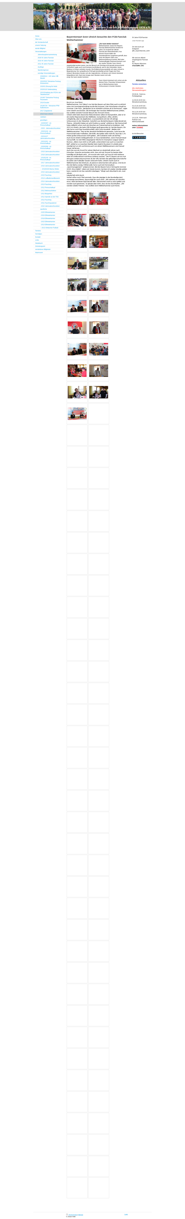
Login (126, 1214)
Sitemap (80, 1214)
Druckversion (72, 1214)
